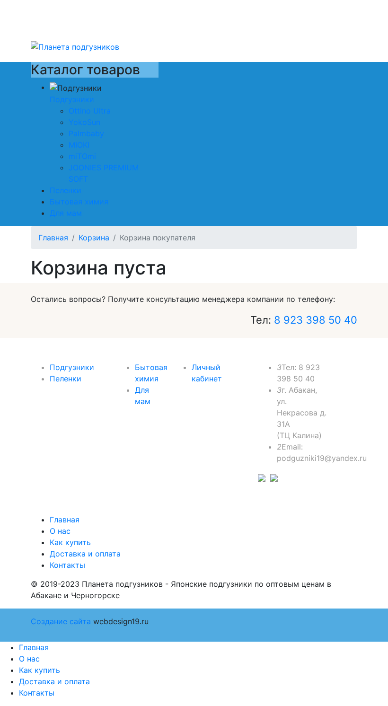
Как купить (70, 542)
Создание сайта (61, 621)
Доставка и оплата (85, 553)
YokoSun (84, 122)
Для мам (66, 213)
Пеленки (65, 190)
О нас (60, 531)
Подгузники (72, 99)
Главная (64, 519)
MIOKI (79, 145)
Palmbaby (86, 133)
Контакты (67, 565)
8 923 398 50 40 (315, 320)
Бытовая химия (79, 201)
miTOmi (82, 156)
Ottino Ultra (90, 110)
